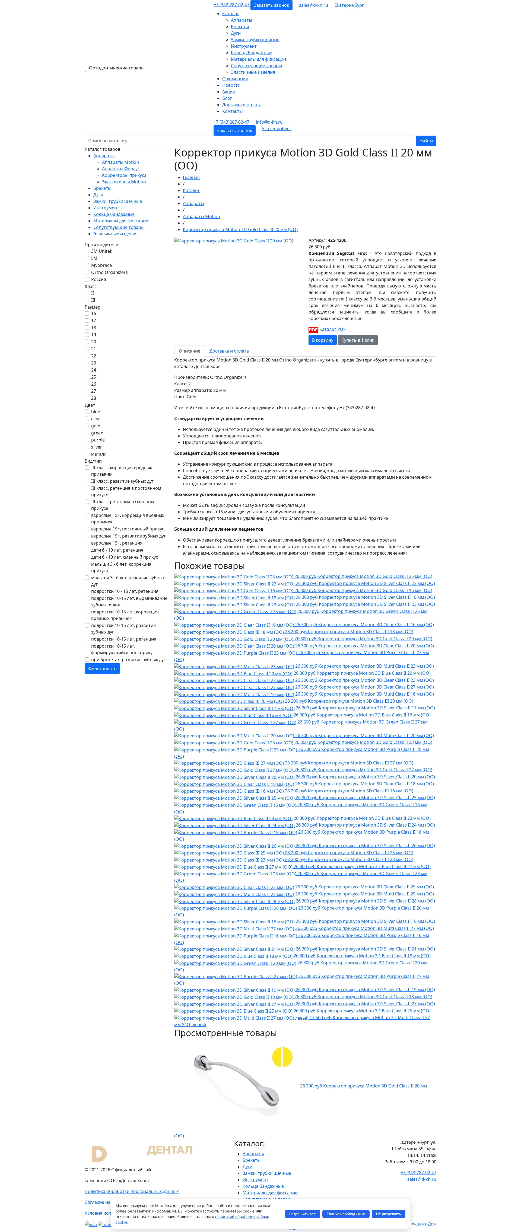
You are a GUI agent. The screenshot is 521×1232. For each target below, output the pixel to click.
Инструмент (244, 46)
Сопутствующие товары (256, 66)
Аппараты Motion (120, 162)
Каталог (230, 14)
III (93, 300)
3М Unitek (101, 251)
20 (93, 342)
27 (93, 391)
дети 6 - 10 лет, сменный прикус (124, 557)
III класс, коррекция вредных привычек (121, 471)
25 (93, 377)
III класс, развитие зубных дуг (122, 481)
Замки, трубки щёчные (255, 40)
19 (93, 335)
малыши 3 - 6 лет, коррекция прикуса (121, 567)
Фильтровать (102, 668)
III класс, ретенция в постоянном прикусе (126, 491)
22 (93, 356)
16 (93, 313)
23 (93, 363)
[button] (349, 5)
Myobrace (101, 265)
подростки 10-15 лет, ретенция (123, 639)
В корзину (322, 340)
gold (95, 426)
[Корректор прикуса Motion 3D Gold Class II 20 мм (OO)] (233, 240)
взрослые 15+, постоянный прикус (127, 529)
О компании (235, 79)
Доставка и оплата (242, 105)
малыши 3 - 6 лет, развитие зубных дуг (128, 581)
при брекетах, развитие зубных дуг (128, 660)
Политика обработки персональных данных (132, 1191)
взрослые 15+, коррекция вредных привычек (127, 518)
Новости (231, 85)
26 (93, 384)
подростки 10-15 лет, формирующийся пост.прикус (123, 649)
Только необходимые (346, 1214)
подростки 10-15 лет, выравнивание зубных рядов (129, 601)
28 (93, 398)
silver (96, 447)
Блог (227, 98)
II (92, 293)
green (97, 433)
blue (95, 412)
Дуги (236, 33)
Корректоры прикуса (124, 175)
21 (93, 349)
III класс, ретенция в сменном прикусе (122, 505)
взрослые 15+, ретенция (116, 543)
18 (93, 328)
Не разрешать (388, 1214)
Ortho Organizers (109, 272)
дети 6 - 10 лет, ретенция (117, 550)
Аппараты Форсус (121, 169)
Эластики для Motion (124, 182)
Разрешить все (302, 1214)
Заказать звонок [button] (271, 5)
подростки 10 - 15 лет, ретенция (124, 591)
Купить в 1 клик (357, 340)
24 (93, 370)
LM (94, 258)
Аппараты (241, 20)
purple (98, 440)
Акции (228, 92)
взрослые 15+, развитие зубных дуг (128, 536)
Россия (98, 279)
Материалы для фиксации (258, 59)
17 (93, 321)
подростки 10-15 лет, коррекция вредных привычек (125, 615)
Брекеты (240, 27)
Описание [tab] (189, 351)
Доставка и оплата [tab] (229, 351)
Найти (426, 141)
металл (98, 454)
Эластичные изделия (253, 72)
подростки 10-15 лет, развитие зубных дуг (123, 628)
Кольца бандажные (251, 53)
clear (96, 419)
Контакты (232, 111)
